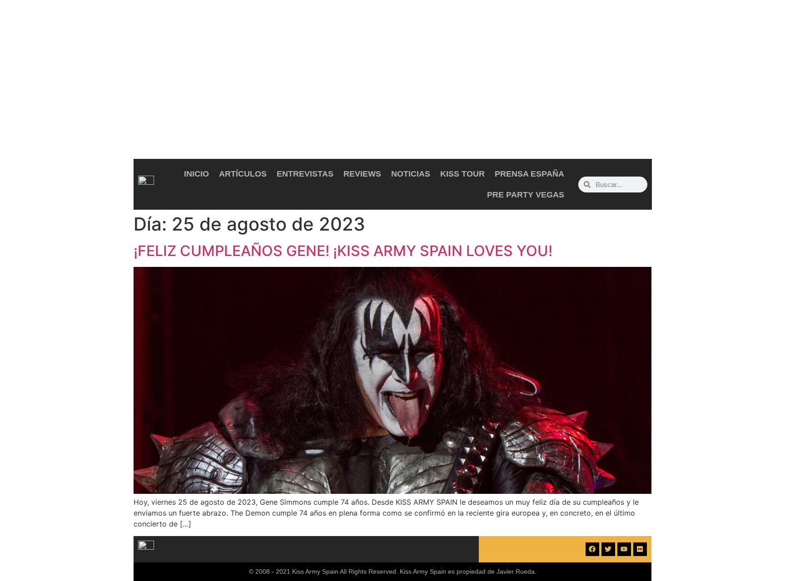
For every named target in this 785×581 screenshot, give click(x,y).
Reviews (362, 173)
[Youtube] (624, 549)
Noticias (410, 173)
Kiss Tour (462, 173)
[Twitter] (608, 549)
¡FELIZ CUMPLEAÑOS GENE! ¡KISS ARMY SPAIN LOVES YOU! (343, 251)
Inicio (196, 173)
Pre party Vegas (525, 194)
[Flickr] (640, 549)
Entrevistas (305, 173)
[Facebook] (592, 549)
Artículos (243, 173)
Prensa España (529, 173)
